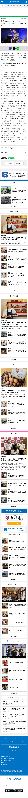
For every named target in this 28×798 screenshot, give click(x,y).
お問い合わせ (5, 762)
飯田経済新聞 (14, 2)
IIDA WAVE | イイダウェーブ (10, 148)
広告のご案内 (5, 764)
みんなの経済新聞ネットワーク (14, 779)
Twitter (14, 750)
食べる (7, 5)
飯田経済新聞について (6, 756)
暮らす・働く (22, 5)
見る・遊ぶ (13, 5)
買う (18, 5)
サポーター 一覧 (14, 523)
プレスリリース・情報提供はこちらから (10, 758)
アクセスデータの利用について (8, 760)
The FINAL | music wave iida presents (13, 153)
